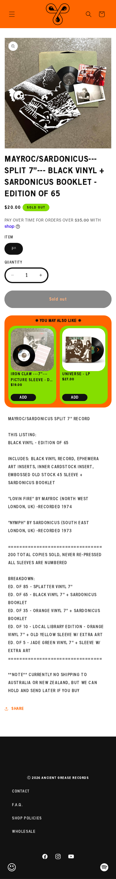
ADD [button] (23, 397)
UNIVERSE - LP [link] (76, 374)
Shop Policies (27, 818)
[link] (32, 349)
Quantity (13, 262)
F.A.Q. (17, 805)
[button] (11, 14)
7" (17, 250)
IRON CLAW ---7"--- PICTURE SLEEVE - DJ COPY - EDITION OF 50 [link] (31, 377)
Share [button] (17, 708)
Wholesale (23, 831)
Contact (20, 791)
